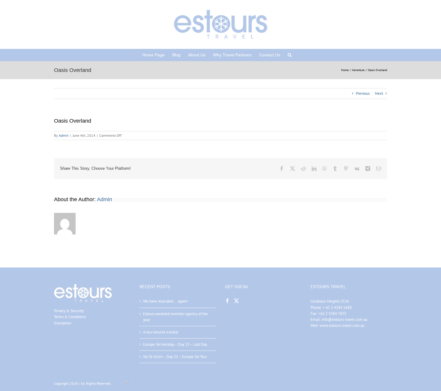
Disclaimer (62, 323)
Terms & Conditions (70, 316)
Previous (363, 93)
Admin (64, 135)
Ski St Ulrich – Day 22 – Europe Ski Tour (175, 356)
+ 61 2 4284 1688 (337, 307)
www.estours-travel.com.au (342, 325)
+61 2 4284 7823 (332, 313)
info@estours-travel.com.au (345, 319)
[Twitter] (236, 300)
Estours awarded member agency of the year (175, 316)
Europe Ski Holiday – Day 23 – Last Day (175, 344)
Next (379, 93)
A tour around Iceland (160, 332)
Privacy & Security (69, 310)
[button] (290, 55)
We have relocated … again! (165, 301)
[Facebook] (227, 300)
